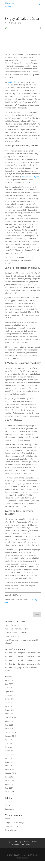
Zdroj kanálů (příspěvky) (14, 822)
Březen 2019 (10, 762)
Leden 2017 (9, 791)
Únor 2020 (9, 725)
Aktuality (8, 801)
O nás (26, 841)
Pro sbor (15, 844)
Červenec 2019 (10, 747)
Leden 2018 (9, 780)
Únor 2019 (9, 765)
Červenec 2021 (10, 695)
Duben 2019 (9, 758)
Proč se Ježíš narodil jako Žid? (16, 629)
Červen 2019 (10, 751)
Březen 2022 (10, 680)
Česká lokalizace (11, 830)
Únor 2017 (9, 788)
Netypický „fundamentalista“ (29, 653)
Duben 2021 (9, 706)
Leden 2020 (9, 728)
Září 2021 (8, 688)
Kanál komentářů (11, 826)
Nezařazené (9, 809)
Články (7, 841)
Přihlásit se (9, 819)
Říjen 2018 (9, 777)
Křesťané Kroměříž (22, 855)
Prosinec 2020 (10, 717)
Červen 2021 (10, 699)
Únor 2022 (9, 684)
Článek (19, 23)
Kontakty (17, 841)
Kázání (34, 841)
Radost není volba (12, 636)
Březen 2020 (10, 721)
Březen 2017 (10, 784)
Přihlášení (26, 844)
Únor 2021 (9, 714)
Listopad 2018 (10, 773)
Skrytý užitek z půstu (13, 625)
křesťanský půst (14, 82)
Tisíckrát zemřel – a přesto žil (16, 632)
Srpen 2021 (9, 691)
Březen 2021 (10, 710)
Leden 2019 (9, 769)
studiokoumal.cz (22, 858)
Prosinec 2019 (10, 732)
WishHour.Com (11, 653)
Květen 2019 (9, 754)
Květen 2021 (9, 702)
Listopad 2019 (10, 736)
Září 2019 (8, 743)
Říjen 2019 (9, 740)
